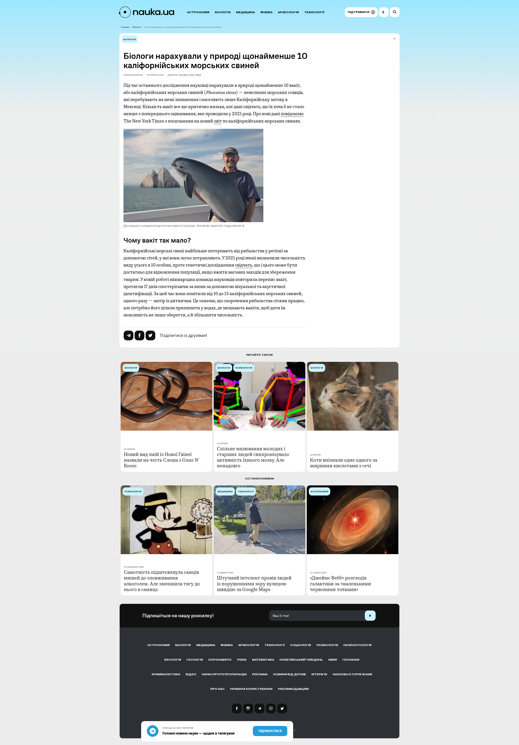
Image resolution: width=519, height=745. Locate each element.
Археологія (288, 12)
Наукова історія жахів (352, 674)
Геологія (195, 659)
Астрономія (198, 12)
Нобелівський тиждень (301, 659)
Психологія (327, 645)
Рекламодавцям (293, 689)
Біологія (223, 12)
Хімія (332, 659)
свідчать (243, 265)
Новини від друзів (289, 674)
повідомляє (292, 114)
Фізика (266, 12)
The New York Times (190, 75)
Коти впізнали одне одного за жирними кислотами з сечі (343, 463)
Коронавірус (220, 659)
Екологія (172, 659)
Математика (263, 659)
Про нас (217, 689)
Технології (314, 12)
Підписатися (270, 731)
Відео (191, 674)
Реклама (260, 674)
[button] (361, 12)
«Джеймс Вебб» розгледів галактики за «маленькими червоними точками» (340, 583)
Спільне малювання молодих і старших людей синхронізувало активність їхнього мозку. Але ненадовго (253, 457)
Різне (242, 659)
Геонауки (350, 659)
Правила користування (251, 689)
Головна (125, 27)
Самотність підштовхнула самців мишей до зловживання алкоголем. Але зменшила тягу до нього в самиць (162, 580)
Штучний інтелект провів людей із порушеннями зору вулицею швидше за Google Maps (254, 583)
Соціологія (300, 645)
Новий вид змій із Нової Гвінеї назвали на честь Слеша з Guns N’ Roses (161, 460)
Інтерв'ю (319, 674)
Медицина (245, 12)
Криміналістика (166, 674)
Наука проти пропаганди (224, 674)
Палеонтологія (357, 645)
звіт (218, 121)
